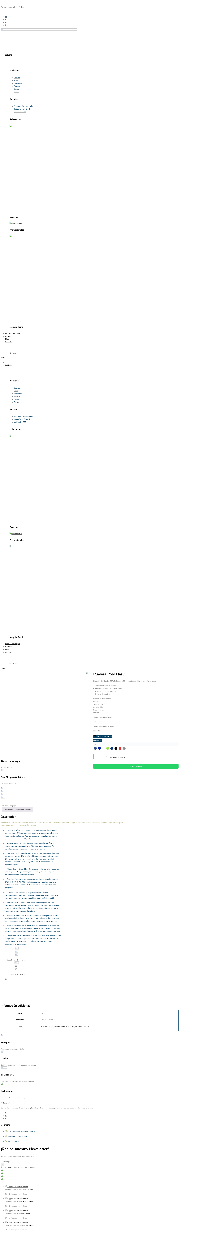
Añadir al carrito (117, 758)
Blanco (57, 1026)
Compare (97, 740)
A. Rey (51, 1026)
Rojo (79, 1026)
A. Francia (44, 1026)
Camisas (14, 217)
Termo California (28, 1201)
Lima (63, 1026)
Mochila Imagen (28, 1225)
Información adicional (23, 809)
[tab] (8, 809)
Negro (74, 1026)
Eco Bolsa (26, 1213)
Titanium (85, 1026)
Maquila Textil (16, 326)
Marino (68, 1026)
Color (96, 744)
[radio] (95, 748)
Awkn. (10, 1167)
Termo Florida (27, 1189)
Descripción (8, 809)
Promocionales (17, 229)
